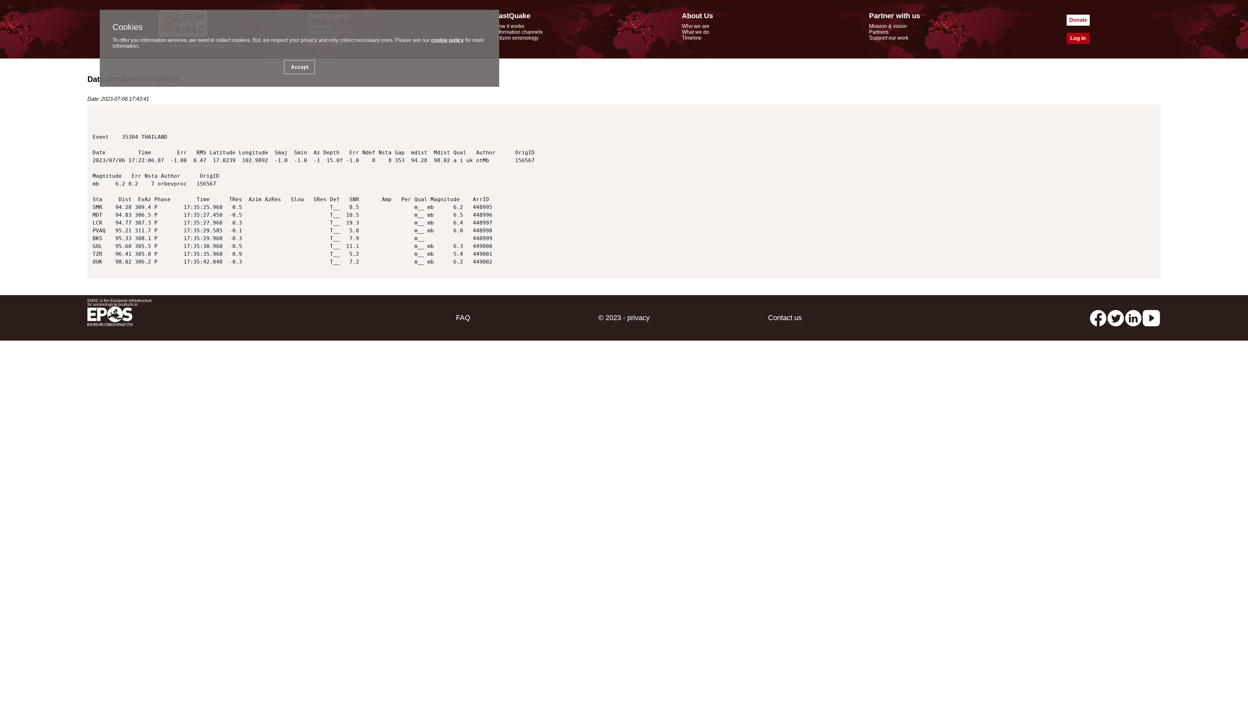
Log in (1078, 38)
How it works (509, 26)
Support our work (888, 38)
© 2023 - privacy (624, 318)
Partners (879, 32)
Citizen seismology (517, 38)
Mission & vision (888, 26)
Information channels (519, 32)
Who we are (695, 26)
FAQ (463, 318)
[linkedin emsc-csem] (1133, 318)
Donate (1078, 20)
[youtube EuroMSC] (1151, 318)
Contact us (785, 318)
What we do (695, 32)
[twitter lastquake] (1116, 318)
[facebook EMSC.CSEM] (1098, 318)
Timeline (692, 38)
